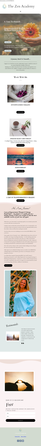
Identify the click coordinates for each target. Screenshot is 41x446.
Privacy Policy (23, 436)
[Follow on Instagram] (21, 441)
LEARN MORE (20, 112)
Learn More (8, 42)
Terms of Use (17, 436)
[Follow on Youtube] (23, 441)
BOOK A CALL (8, 265)
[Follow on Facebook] (18, 441)
